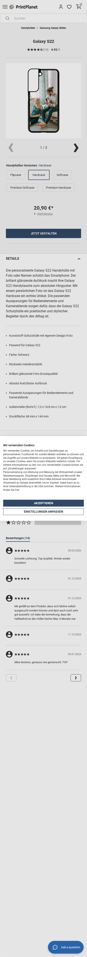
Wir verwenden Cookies (18, 445)
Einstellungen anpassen (43, 511)
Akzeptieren (43, 503)
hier (17, 489)
